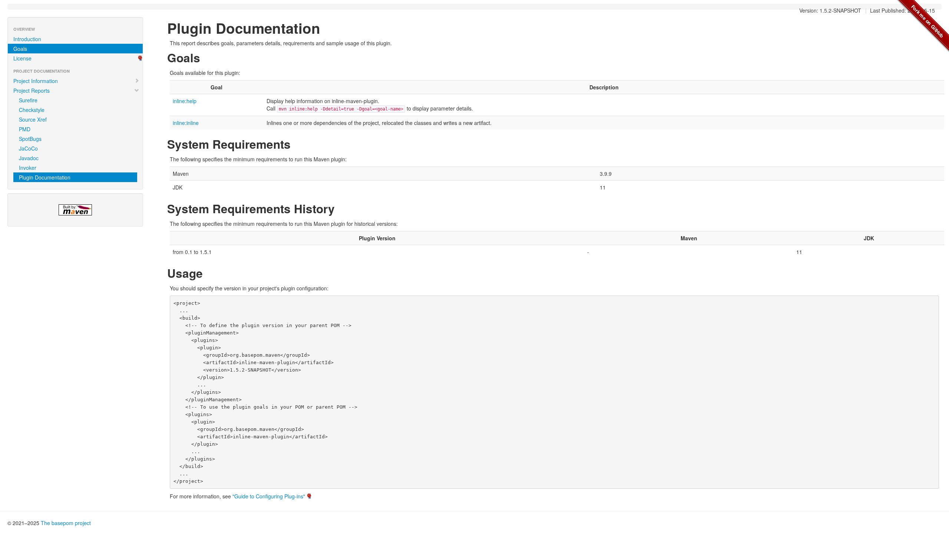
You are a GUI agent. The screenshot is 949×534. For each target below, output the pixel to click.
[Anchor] (206, 57)
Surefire (28, 100)
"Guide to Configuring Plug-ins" (268, 496)
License (22, 58)
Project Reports (31, 90)
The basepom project (66, 523)
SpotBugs (30, 138)
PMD (24, 129)
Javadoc (29, 158)
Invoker (27, 167)
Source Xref (33, 119)
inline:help (184, 101)
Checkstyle (31, 109)
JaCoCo (28, 148)
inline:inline (186, 122)
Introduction (27, 39)
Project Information (35, 81)
